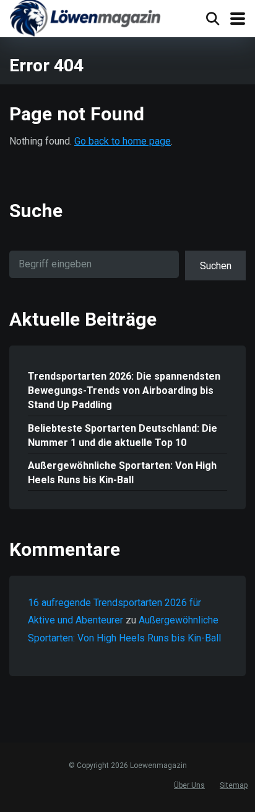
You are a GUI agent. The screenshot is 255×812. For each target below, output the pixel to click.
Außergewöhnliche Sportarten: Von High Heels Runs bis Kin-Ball (122, 473)
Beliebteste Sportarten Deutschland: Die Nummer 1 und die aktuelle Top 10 (122, 435)
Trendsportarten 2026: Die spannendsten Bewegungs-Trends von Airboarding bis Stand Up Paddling (124, 390)
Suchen (215, 266)
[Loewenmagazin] (85, 20)
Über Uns (189, 785)
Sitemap (234, 785)
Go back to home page (122, 141)
